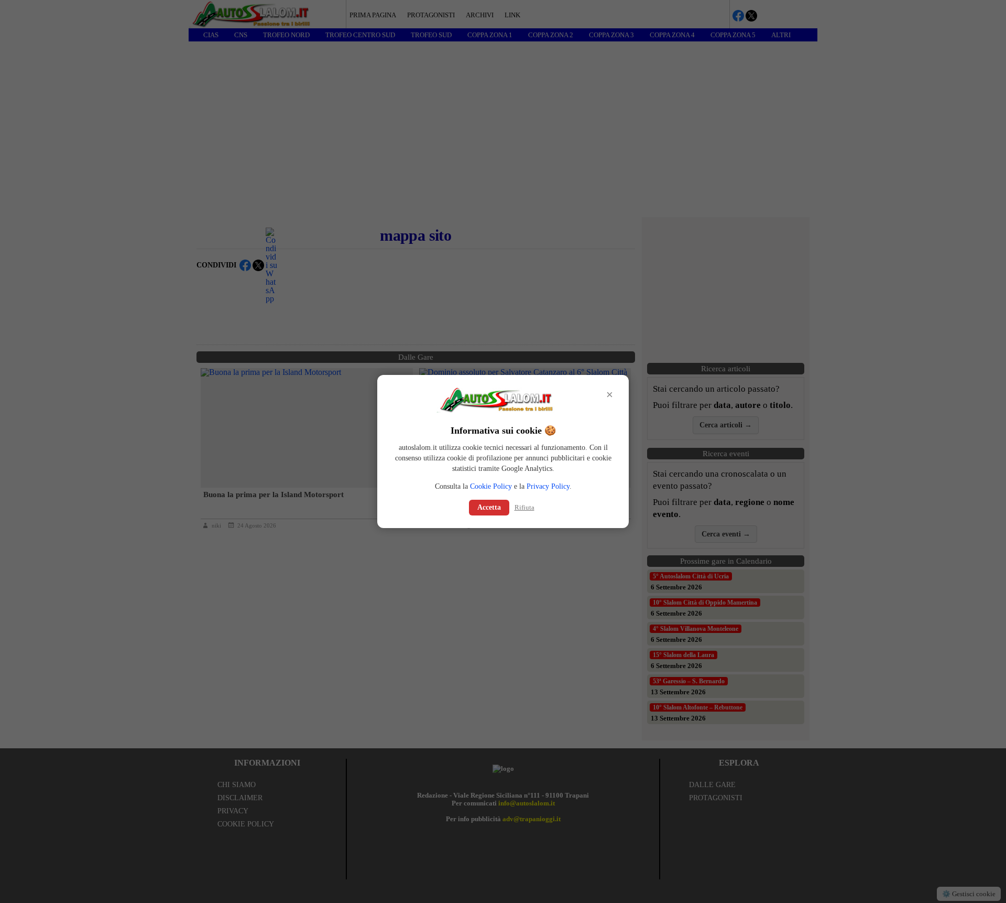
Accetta (489, 507)
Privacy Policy (548, 486)
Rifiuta (524, 507)
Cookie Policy (491, 486)
